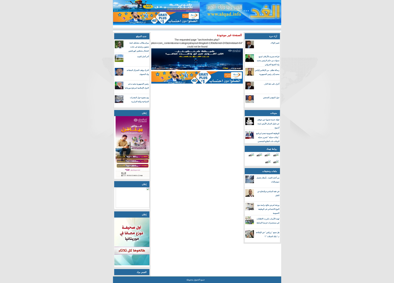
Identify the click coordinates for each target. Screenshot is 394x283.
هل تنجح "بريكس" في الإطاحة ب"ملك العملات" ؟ (267, 234)
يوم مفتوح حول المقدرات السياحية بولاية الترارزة (139, 99)
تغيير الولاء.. (274, 43)
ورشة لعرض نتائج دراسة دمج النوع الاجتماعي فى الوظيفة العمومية (268, 209)
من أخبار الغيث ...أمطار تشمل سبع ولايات (268, 180)
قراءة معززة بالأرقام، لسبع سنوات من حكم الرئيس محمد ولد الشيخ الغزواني (268, 60)
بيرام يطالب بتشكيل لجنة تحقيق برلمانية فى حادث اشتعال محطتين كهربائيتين (138, 47)
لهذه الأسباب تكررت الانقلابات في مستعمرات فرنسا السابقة (268, 221)
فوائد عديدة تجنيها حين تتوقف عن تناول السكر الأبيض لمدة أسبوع (268, 124)
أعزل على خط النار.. (271, 84)
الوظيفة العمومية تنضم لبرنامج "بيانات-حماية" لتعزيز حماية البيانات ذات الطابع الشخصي (267, 137)
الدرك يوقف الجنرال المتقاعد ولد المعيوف (138, 72)
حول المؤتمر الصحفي (271, 97)
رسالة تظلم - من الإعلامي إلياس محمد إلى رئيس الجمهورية (267, 72)
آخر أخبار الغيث (143, 56)
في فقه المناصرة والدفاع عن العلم (268, 193)
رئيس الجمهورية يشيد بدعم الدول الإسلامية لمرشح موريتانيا (137, 86)
